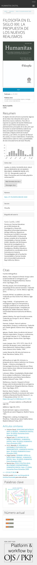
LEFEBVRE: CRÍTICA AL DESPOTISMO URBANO (19, 456)
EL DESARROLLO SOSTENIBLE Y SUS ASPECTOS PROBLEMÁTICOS (17, 447)
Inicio (5, 11)
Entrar (34, 2)
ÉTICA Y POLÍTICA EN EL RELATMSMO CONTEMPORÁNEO (18, 464)
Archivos (11, 11)
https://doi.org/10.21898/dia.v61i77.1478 (17, 399)
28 (13, 472)
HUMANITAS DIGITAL (9, 5)
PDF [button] (18, 90)
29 (15, 472)
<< (4, 472)
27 (11, 472)
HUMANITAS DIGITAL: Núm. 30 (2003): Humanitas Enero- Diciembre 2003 (20, 433)
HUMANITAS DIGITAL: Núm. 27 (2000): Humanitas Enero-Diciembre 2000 (19, 468)
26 (9, 472)
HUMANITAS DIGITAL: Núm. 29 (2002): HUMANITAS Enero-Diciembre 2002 (19, 441)
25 (7, 472)
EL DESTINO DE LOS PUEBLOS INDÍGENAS (17, 438)
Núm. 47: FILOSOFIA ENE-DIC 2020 (23, 11)
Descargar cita (10, 185)
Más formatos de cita (13, 181)
